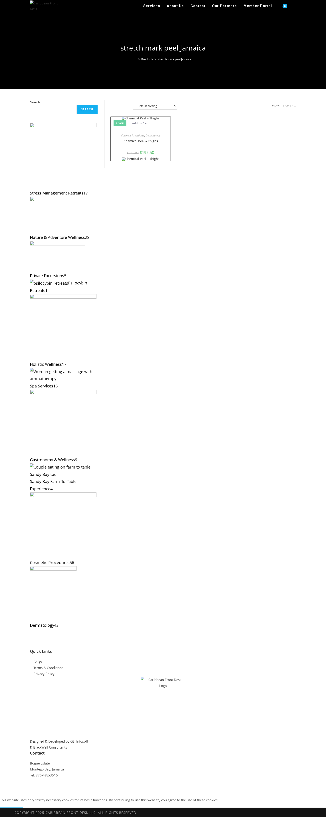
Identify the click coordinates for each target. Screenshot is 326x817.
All (294, 106)
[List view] (125, 106)
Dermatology (153, 135)
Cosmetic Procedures (132, 135)
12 (282, 106)
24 (287, 106)
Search (35, 102)
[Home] (136, 59)
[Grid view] (115, 106)
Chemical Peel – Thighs (141, 141)
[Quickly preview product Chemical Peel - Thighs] (140, 128)
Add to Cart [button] (140, 123)
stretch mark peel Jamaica (174, 59)
